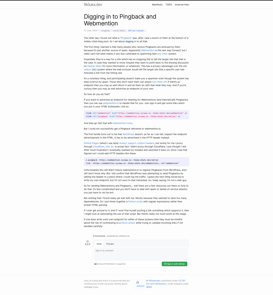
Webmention (148, 50)
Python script (135, 201)
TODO (169, 4)
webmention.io (111, 103)
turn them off (159, 81)
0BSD (149, 287)
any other (162, 53)
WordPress (128, 134)
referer (87, 69)
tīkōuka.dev (93, 4)
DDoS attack (128, 222)
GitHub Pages (91, 143)
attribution (160, 283)
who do (110, 146)
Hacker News (94, 66)
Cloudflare (98, 146)
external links (182, 4)
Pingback (126, 37)
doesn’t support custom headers (136, 143)
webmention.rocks (123, 123)
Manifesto (157, 4)
